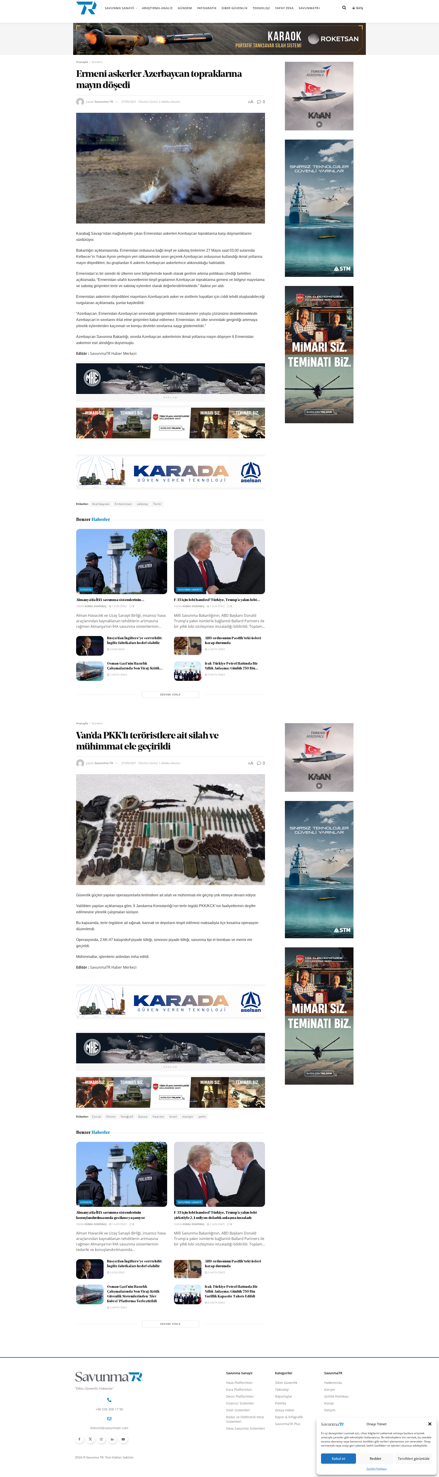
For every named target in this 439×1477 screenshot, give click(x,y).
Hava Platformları (239, 1382)
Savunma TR (104, 102)
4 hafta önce (216, 674)
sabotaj (142, 504)
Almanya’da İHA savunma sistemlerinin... (110, 600)
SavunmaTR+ (309, 8)
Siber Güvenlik (235, 8)
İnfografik (207, 8)
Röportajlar (283, 1396)
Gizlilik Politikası (377, 1469)
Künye (329, 1403)
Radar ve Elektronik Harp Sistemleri (245, 1419)
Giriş (359, 8)
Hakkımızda (333, 1382)
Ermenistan (123, 504)
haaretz (158, 1117)
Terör (157, 504)
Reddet (375, 1458)
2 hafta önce (216, 649)
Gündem (185, 8)
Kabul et (338, 1458)
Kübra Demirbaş (96, 606)
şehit (202, 1117)
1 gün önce (119, 606)
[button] (430, 1424)
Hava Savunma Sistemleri (245, 1428)
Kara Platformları (239, 1389)
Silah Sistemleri (238, 1410)
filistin (111, 1117)
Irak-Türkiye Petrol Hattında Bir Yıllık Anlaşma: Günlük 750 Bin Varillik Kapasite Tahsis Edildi (231, 1291)
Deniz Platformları (240, 1396)
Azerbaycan (101, 504)
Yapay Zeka (284, 8)
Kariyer (329, 1389)
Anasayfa (82, 62)
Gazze (142, 1117)
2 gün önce (217, 606)
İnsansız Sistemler (240, 1403)
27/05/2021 (128, 102)
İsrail (173, 1117)
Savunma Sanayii (119, 8)
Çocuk (96, 1117)
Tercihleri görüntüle (414, 1458)
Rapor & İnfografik (289, 1417)
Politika (280, 1403)
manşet (187, 1117)
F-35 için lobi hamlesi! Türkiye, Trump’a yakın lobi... (217, 600)
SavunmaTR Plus (287, 1424)
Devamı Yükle (170, 694)
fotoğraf (127, 1117)
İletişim (329, 1410)
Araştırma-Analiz (157, 8)
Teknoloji (261, 8)
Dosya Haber (284, 1410)
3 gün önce (117, 649)
